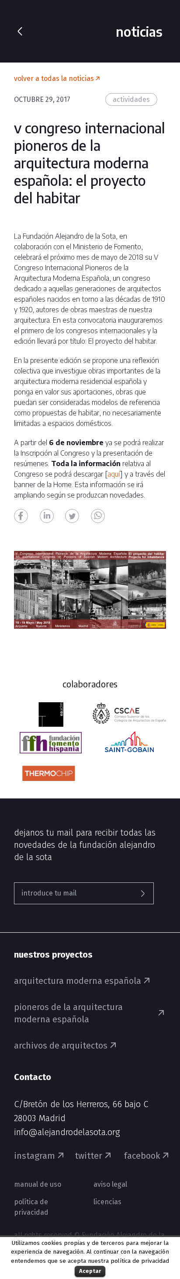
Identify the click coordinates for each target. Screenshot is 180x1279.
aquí (113, 474)
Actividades (131, 99)
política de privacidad (140, 1261)
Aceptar (90, 1271)
